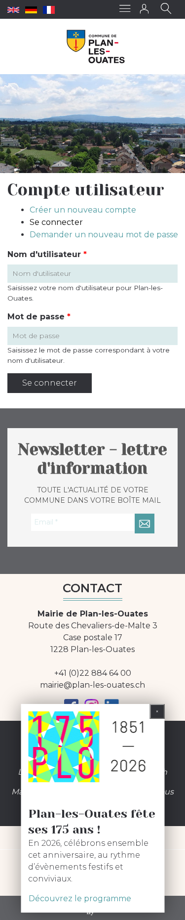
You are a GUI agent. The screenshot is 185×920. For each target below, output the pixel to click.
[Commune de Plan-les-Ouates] (96, 46)
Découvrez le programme (80, 898)
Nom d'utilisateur (47, 254)
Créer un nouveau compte (83, 210)
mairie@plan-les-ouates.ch (92, 685)
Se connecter (56, 222)
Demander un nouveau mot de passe (104, 234)
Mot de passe (39, 316)
